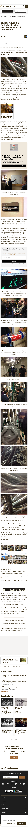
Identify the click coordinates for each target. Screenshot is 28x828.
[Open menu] (26, 6)
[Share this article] (2, 36)
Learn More (14, 757)
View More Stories (5, 691)
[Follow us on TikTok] (12, 784)
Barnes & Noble (20, 165)
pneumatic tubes (5, 666)
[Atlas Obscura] (7, 6)
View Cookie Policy (14, 820)
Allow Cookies (21, 823)
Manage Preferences (11, 823)
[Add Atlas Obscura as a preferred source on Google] (25, 36)
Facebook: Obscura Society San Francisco (14, 616)
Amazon (8, 165)
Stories (5, 16)
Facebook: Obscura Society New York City (14, 623)
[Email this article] (5, 36)
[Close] (25, 816)
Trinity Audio (7, 43)
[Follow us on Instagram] (16, 784)
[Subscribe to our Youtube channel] (7, 784)
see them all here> (19, 630)
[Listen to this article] (7, 36)
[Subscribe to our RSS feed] (24, 784)
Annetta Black (5, 32)
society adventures (16, 666)
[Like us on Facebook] (3, 784)
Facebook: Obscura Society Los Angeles (14, 620)
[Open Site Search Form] (23, 6)
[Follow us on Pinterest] (20, 784)
